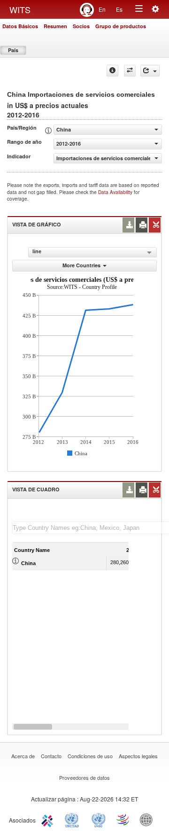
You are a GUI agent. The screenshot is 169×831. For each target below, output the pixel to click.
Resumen (55, 26)
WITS (20, 9)
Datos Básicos (20, 26)
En (102, 9)
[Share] (150, 71)
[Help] (112, 71)
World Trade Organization (123, 819)
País (13, 50)
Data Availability (116, 192)
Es (119, 9)
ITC (48, 819)
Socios (81, 26)
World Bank (148, 819)
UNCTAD (73, 819)
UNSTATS (98, 819)
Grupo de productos (120, 26)
